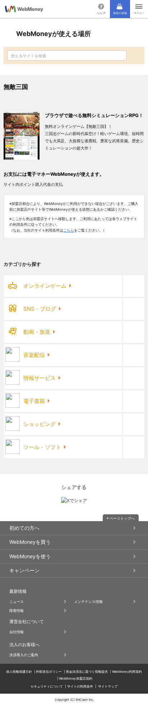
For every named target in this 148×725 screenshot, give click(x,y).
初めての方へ (24, 528)
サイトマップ (107, 686)
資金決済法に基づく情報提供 (87, 671)
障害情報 (16, 610)
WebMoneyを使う (30, 556)
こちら (68, 230)
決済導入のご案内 (23, 655)
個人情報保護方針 (19, 671)
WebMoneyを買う (30, 542)
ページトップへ (122, 518)
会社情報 (16, 632)
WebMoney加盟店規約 (75, 678)
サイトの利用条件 (80, 686)
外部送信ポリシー (49, 671)
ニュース (16, 601)
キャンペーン (24, 570)
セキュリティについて (47, 686)
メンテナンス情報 (88, 601)
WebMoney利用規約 (127, 671)
